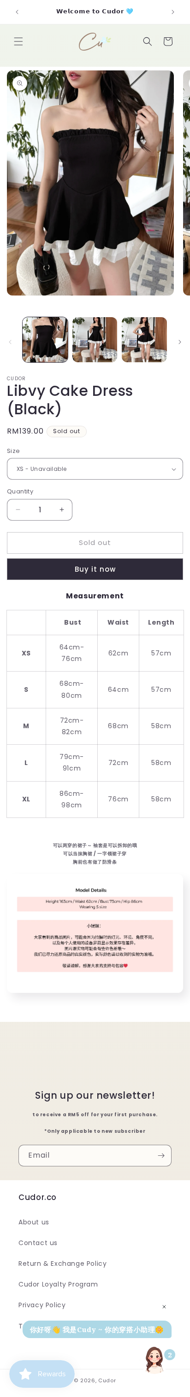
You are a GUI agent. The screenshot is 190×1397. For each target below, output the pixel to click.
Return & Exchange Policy (62, 1263)
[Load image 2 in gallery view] (95, 339)
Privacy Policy (41, 1305)
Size (13, 450)
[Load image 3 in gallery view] (144, 339)
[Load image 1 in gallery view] (45, 339)
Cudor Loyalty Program (58, 1284)
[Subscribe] (161, 1155)
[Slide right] (180, 342)
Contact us (38, 1242)
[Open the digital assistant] (154, 1359)
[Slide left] (10, 342)
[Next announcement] (173, 12)
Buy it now (95, 569)
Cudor (107, 1380)
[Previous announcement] (17, 12)
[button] (18, 41)
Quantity (20, 491)
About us (33, 1222)
